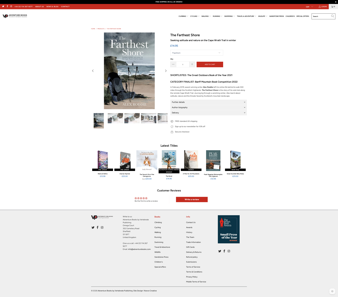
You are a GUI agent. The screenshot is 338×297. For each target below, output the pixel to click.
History (189, 232)
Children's (158, 262)
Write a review (192, 199)
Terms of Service (193, 267)
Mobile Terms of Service (196, 282)
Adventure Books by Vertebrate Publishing (115, 291)
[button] (184, 16)
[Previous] (93, 71)
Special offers (160, 267)
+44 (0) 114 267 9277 (23, 7)
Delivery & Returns (193, 252)
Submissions (191, 262)
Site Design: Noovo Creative (145, 291)
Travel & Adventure (162, 247)
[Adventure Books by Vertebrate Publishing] (15, 16)
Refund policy (192, 257)
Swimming (158, 242)
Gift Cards (190, 247)
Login (324, 7)
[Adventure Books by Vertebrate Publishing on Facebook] (7, 7)
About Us (39, 7)
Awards (189, 227)
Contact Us (191, 222)
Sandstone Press (161, 257)
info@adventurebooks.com (139, 249)
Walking (157, 232)
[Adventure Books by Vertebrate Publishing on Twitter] (3, 7)
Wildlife (157, 252)
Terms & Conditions (194, 272)
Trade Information (193, 242)
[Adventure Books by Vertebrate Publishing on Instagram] (11, 7)
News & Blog (52, 7)
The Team (190, 237)
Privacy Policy (191, 277)
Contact (65, 7)
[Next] (166, 71)
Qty (171, 59)
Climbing (158, 222)
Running (157, 237)
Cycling (157, 227)
